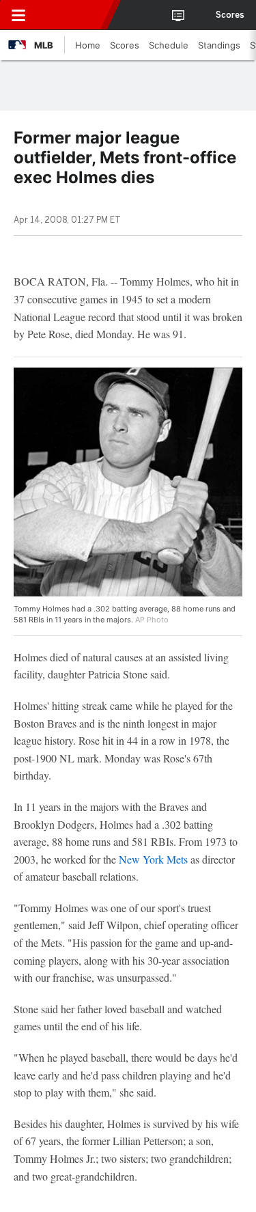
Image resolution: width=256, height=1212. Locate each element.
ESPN (73, 15)
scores (230, 15)
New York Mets (153, 859)
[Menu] (18, 15)
